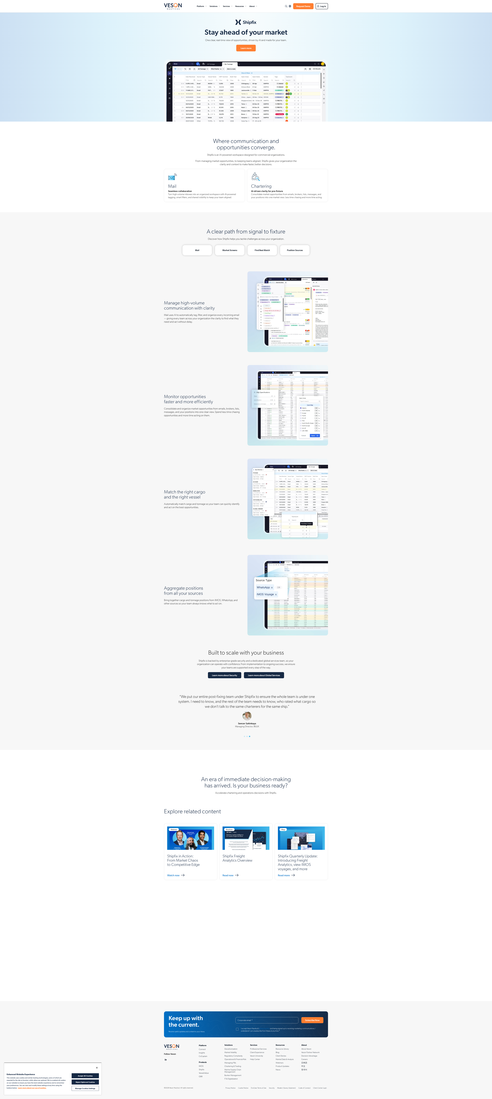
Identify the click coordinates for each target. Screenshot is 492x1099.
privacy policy (264, 1028)
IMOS (201, 1066)
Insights (202, 1052)
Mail (197, 250)
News (278, 1069)
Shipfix (201, 1069)
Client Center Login (320, 1088)
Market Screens (229, 250)
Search (286, 6)
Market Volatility (230, 1052)
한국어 (304, 1069)
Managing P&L (230, 1062)
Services (226, 6)
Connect (202, 1049)
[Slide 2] (247, 736)
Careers (304, 1059)
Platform (200, 6)
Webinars (279, 1062)
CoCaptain (203, 1056)
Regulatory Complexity (233, 1055)
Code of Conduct (304, 1088)
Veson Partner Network (310, 1052)
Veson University (256, 1055)
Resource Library (282, 1048)
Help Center (255, 1059)
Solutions (213, 6)
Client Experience (257, 1052)
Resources (239, 6)
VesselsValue (204, 1073)
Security (272, 1088)
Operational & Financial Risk (235, 1059)
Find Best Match (262, 250)
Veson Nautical (173, 6)
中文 (303, 1066)
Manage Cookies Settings (85, 1088)
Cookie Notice (243, 1088)
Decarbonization (230, 1048)
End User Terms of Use (258, 1088)
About (252, 6)
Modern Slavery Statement (286, 1088)
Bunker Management (232, 1075)
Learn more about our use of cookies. (32, 1088)
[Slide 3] (249, 736)
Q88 (200, 1076)
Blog (277, 1052)
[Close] (97, 1068)
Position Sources (295, 250)
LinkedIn (165, 1059)
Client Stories (281, 1055)
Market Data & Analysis (285, 1059)
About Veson (306, 1048)
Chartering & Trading (232, 1066)
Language (290, 6)
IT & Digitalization (231, 1078)
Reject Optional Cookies (85, 1082)
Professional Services (258, 1048)
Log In (323, 6)
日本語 (304, 1062)
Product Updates (282, 1066)
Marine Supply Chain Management (232, 1070)
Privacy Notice (230, 1088)
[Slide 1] (244, 736)
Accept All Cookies (85, 1076)
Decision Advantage (309, 1055)
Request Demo (303, 6)
